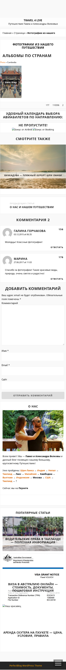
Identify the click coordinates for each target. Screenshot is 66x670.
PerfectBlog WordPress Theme (25, 665)
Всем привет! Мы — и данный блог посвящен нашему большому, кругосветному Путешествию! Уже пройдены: (32, 463)
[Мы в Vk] (28, 500)
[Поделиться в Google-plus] (9, 105)
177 (47, 105)
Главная (7, 32)
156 (61, 229)
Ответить (57, 247)
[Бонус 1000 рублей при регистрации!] (43, 129)
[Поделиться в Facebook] (4, 105)
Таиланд (7, 473)
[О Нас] (33, 431)
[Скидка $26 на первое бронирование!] (22, 129)
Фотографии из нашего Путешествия (33, 45)
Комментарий (10, 303)
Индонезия (23, 477)
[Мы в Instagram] (33, 500)
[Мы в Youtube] (38, 500)
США (48, 477)
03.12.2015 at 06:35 (23, 234)
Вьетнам (8, 477)
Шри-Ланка (27, 470)
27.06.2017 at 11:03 (23, 262)
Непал (52, 470)
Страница (19, 32)
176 (61, 257)
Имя (5, 350)
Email (6, 365)
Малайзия (31, 473)
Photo (2, 62)
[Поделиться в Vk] (11, 105)
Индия (41, 470)
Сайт (4, 379)
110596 (55, 105)
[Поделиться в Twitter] (6, 105)
